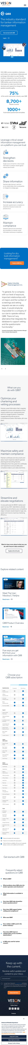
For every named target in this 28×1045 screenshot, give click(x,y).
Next (5, 368)
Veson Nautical (6, 4)
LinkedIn (10, 1009)
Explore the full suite (14, 551)
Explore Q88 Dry (17, 263)
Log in (4, 38)
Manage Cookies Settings (14, 1043)
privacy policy (18, 983)
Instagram (18, 1009)
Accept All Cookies (14, 1036)
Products (13, 1013)
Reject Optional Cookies (14, 1039)
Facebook (13, 1009)
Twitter (15, 1009)
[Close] (23, 1018)
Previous (2, 368)
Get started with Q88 (9, 33)
